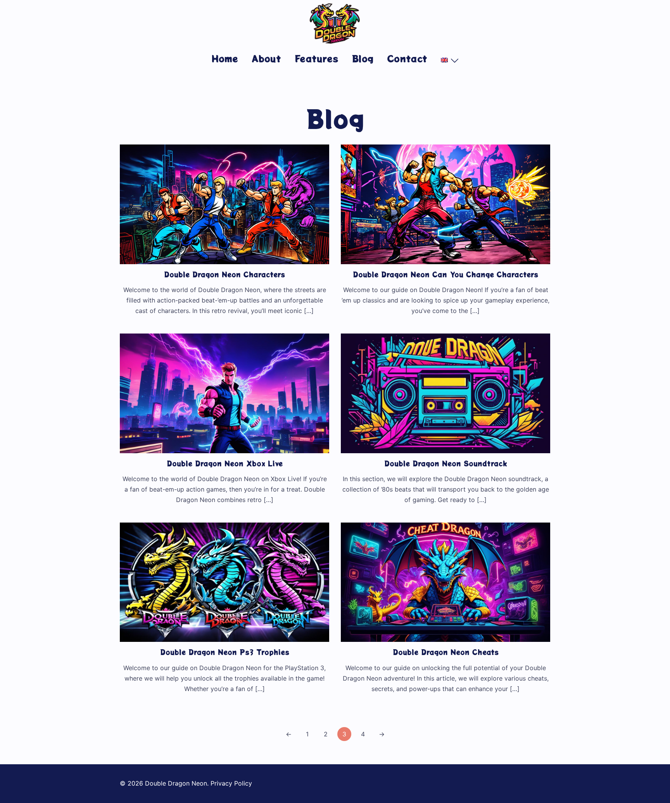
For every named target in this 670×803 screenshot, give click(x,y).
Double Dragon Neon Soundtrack (445, 463)
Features (316, 58)
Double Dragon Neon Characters (224, 274)
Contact (407, 58)
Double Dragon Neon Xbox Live (225, 463)
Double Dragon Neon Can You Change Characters (445, 274)
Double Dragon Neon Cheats (446, 652)
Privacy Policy (231, 783)
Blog (362, 58)
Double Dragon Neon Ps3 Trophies (224, 652)
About (266, 58)
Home (225, 58)
